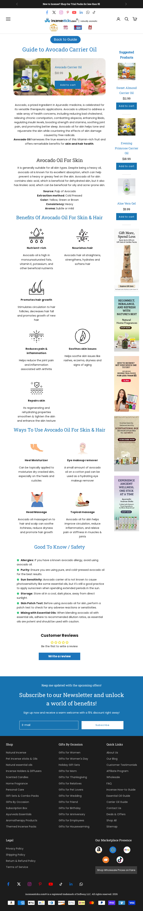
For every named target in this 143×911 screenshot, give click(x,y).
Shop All (112, 820)
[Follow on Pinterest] (40, 884)
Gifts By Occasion (17, 802)
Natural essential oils (19, 765)
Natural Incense (16, 752)
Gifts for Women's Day (73, 759)
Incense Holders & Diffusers (24, 771)
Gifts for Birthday (70, 808)
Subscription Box (16, 808)
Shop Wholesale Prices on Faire (116, 870)
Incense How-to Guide (121, 790)
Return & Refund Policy (21, 861)
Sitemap (112, 826)
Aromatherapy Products (21, 820)
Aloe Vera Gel (126, 203)
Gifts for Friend (68, 802)
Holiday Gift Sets (69, 765)
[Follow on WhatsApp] (81, 884)
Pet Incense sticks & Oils (21, 759)
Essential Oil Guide (118, 796)
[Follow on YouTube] (50, 884)
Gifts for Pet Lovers (71, 790)
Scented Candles (17, 777)
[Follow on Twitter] (19, 884)
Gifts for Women (69, 752)
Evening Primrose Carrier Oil (126, 148)
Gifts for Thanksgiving (73, 777)
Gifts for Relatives (70, 783)
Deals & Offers (116, 814)
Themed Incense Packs (21, 826)
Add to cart (68, 85)
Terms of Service (17, 867)
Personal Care (15, 790)
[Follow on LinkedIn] (71, 884)
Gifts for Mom (68, 771)
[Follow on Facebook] (8, 884)
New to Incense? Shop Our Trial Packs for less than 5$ (71, 3)
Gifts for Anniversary (72, 814)
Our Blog (112, 759)
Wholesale (113, 777)
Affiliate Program (117, 771)
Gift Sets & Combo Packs (22, 796)
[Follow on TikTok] (61, 884)
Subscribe (102, 725)
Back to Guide (65, 39)
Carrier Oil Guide (117, 802)
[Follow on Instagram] (29, 884)
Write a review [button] (59, 656)
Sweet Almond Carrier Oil (126, 90)
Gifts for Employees (71, 820)
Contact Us (114, 808)
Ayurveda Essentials (18, 814)
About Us (112, 752)
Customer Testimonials (122, 765)
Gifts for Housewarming (74, 826)
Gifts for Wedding (70, 796)
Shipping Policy (15, 855)
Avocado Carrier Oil (68, 67)
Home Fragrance (17, 783)
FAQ (109, 783)
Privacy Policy (14, 848)
